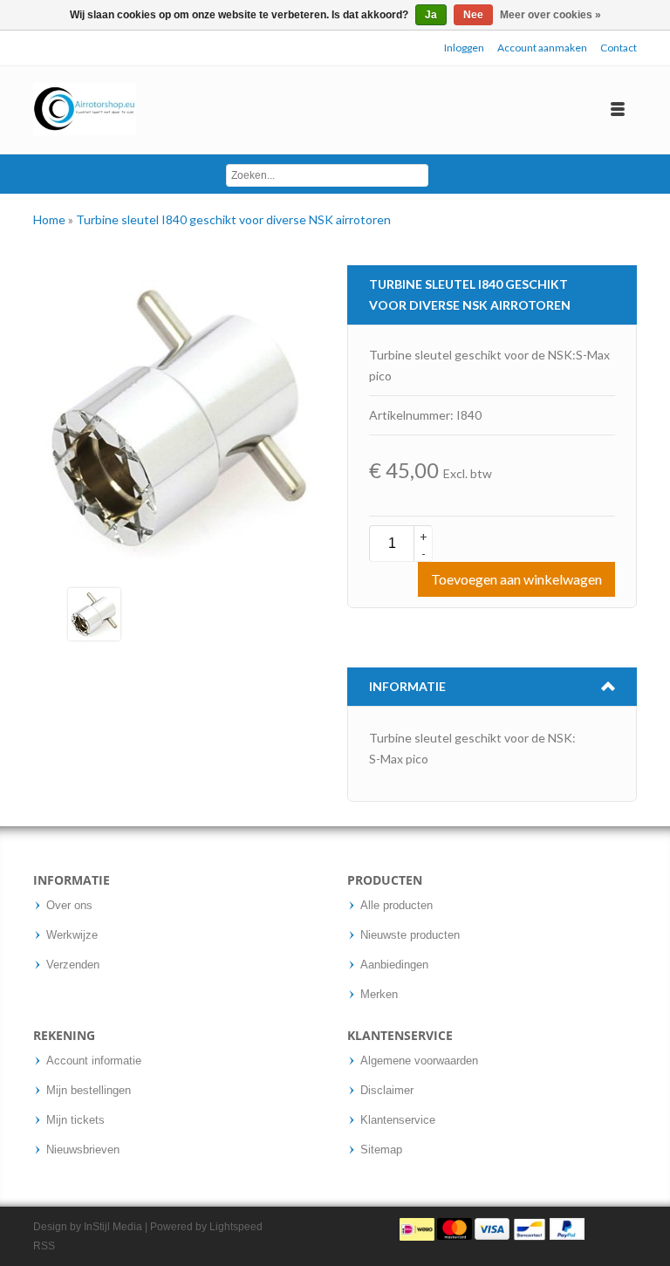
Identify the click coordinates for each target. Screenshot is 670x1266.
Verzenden (72, 965)
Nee (473, 15)
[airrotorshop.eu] (84, 109)
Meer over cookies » (550, 15)
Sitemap (381, 1150)
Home (50, 219)
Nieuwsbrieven (83, 1150)
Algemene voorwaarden (419, 1061)
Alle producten (396, 905)
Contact (618, 47)
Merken (379, 994)
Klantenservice (397, 1120)
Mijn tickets (75, 1120)
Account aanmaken (542, 47)
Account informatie (93, 1061)
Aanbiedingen (394, 965)
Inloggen (464, 47)
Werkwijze (72, 935)
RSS (44, 1246)
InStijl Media (113, 1227)
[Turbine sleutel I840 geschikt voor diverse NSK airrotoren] (94, 613)
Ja (431, 15)
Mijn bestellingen (88, 1090)
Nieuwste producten (410, 935)
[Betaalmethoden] (492, 1228)
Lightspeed (236, 1227)
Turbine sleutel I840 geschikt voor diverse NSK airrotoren (233, 219)
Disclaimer (387, 1090)
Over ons (69, 905)
